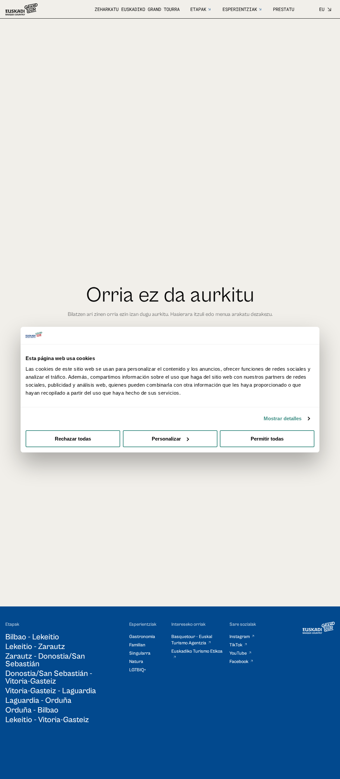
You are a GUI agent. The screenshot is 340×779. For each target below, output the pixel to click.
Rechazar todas (73, 439)
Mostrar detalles (283, 418)
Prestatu (283, 9)
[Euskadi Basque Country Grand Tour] (21, 9)
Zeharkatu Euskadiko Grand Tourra (137, 9)
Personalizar (166, 439)
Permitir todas (267, 439)
